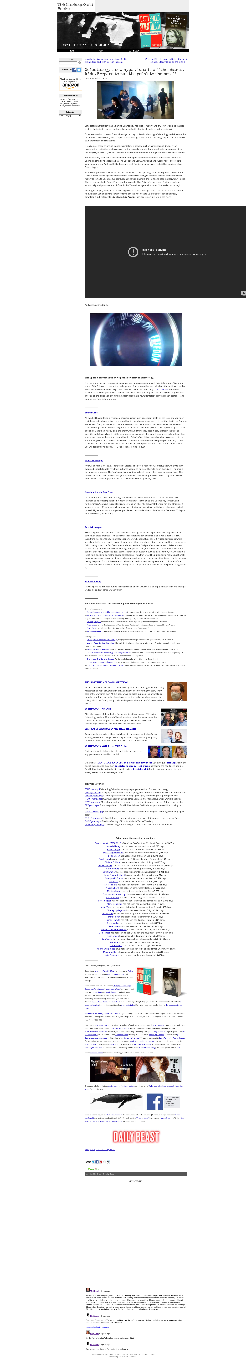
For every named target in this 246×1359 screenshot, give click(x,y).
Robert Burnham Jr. (114, 1115)
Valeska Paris (112, 887)
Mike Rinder (104, 932)
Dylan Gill (113, 881)
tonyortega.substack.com (71, 106)
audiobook (116, 1002)
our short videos (96, 1053)
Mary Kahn (115, 942)
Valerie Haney (113, 846)
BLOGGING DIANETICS (102, 1025)
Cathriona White (121, 1035)
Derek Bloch (114, 916)
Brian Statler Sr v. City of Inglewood (100, 659)
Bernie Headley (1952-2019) (108, 843)
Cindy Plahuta (113, 920)
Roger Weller (113, 923)
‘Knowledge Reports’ (156, 1035)
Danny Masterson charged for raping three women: (107, 612)
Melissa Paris (110, 884)
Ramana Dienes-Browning (114, 929)
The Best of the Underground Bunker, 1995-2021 (103, 1013)
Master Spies (114, 1044)
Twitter (130, 971)
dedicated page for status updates (121, 1086)
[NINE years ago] (93, 821)
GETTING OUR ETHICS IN (120, 1028)
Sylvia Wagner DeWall (113, 852)
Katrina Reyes (113, 849)
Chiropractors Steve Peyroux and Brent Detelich (105, 665)
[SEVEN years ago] (94, 811)
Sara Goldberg (113, 897)
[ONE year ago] (92, 789)
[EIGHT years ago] (93, 818)
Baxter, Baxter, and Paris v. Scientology (102, 640)
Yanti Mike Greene (94, 631)
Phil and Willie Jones (105, 948)
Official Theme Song (147, 1047)
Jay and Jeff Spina (94, 621)
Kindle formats (111, 992)
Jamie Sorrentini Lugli (114, 875)
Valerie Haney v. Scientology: (98, 649)
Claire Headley (115, 926)
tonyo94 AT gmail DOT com (105, 971)
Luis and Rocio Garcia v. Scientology (101, 643)
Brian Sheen (114, 855)
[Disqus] (136, 1253)
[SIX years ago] (92, 805)
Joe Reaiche (107, 913)
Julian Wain (106, 907)
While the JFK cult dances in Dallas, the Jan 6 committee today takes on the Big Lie (166, 60)
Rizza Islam (91, 625)
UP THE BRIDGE (158, 1025)
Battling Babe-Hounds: (114, 1121)
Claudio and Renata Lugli (114, 894)
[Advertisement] (142, 6)
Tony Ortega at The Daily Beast (100, 1149)
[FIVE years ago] (92, 802)
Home (72, 50)
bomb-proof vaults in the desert (142, 1041)
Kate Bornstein (112, 955)
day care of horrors (131, 1038)
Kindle (105, 1002)
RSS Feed (145, 1354)
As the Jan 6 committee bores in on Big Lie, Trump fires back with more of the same (106, 60)
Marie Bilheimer (114, 903)
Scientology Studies (108, 1174)
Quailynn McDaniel (114, 878)
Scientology (134, 50)
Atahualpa (132, 1357)
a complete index (128, 1005)
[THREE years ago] (94, 795)
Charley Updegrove (116, 910)
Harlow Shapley (166, 1118)
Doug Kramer (109, 871)
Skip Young (107, 939)
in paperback (97, 992)
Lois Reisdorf (116, 945)
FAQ (178, 1047)
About (102, 50)
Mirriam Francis (114, 891)
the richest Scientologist (142, 1044)
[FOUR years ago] (93, 798)
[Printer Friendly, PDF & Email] (93, 1170)
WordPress (123, 1357)
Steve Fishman (165, 1038)
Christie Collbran (113, 862)
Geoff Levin (104, 859)
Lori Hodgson (104, 900)
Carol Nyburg (112, 868)
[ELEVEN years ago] (94, 824)
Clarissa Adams (105, 865)
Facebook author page (116, 974)
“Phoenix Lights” (142, 1118)
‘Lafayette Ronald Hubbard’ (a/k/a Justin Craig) (105, 615)
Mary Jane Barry (111, 952)
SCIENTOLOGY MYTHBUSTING (96, 1031)
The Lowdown (76, 54)
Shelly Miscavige (159, 1031)
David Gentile (92, 628)
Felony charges (179, 1038)
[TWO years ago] (93, 792)
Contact (152, 1354)
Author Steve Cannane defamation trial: (102, 662)
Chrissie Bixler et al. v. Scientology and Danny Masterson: (109, 652)
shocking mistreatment (94, 1047)
